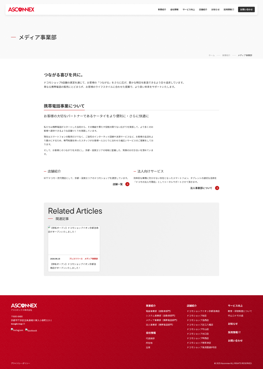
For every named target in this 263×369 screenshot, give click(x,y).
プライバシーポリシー (20, 363)
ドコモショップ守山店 (198, 329)
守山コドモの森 (235, 315)
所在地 (149, 342)
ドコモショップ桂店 (197, 315)
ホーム (212, 55)
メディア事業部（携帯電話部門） (162, 320)
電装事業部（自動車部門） (159, 311)
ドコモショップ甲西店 (198, 338)
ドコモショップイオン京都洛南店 (203, 311)
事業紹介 (162, 9)
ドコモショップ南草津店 (199, 342)
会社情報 (174, 9)
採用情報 (228, 9)
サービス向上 (189, 9)
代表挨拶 (150, 338)
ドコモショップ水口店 (198, 333)
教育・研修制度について (240, 311)
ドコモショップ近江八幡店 (200, 324)
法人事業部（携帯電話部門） (160, 324)
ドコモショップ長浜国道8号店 (202, 347)
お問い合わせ (246, 9)
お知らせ (215, 9)
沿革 (148, 347)
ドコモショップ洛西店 (198, 320)
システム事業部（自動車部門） (161, 315)
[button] (121, 184)
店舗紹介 (203, 9)
